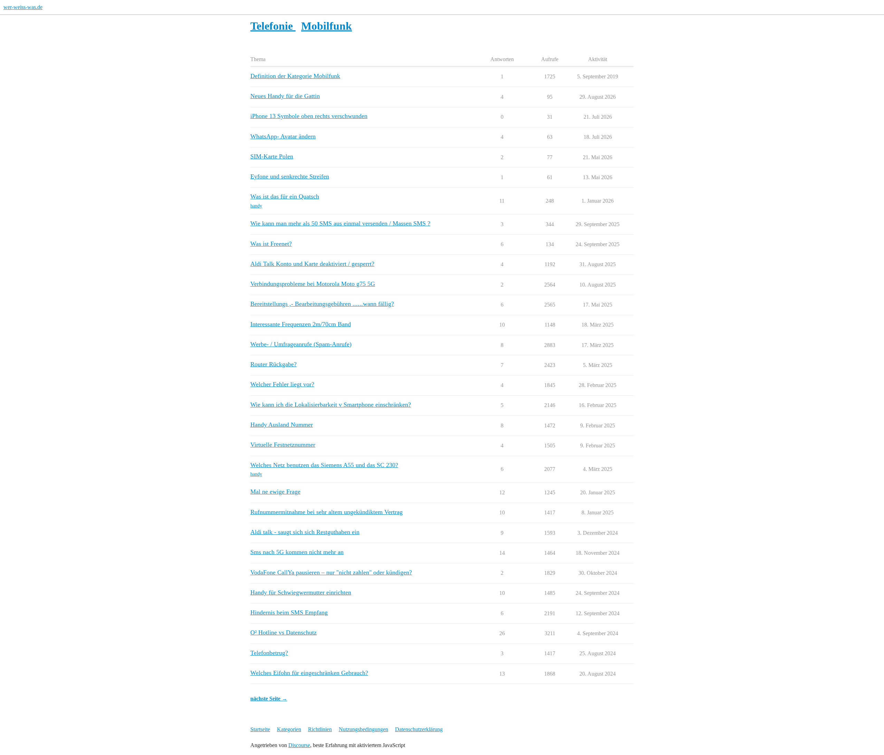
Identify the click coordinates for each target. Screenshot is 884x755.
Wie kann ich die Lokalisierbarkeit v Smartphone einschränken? (330, 404)
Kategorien (289, 729)
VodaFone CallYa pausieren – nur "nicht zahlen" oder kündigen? (331, 572)
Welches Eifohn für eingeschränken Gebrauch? (309, 672)
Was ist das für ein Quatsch (284, 196)
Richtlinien (320, 729)
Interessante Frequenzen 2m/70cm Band (300, 324)
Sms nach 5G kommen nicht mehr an (297, 552)
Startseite (260, 729)
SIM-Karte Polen (271, 156)
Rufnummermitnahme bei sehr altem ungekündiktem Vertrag (326, 512)
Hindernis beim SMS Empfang (289, 612)
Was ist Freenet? (271, 243)
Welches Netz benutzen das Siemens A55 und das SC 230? (324, 465)
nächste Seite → (268, 698)
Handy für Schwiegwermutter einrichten (300, 592)
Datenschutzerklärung (419, 729)
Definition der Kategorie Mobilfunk (295, 75)
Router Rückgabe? (273, 364)
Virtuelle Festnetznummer (282, 444)
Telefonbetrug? (269, 652)
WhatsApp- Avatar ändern (283, 136)
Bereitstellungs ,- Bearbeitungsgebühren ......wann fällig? (322, 303)
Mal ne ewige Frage (275, 491)
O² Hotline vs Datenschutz (283, 632)
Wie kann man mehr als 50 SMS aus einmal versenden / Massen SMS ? (340, 223)
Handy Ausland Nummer (281, 424)
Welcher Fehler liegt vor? (282, 384)
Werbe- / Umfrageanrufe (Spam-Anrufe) (301, 344)
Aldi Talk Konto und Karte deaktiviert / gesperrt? (312, 263)
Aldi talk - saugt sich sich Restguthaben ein (304, 532)
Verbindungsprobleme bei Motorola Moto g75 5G (312, 283)
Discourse (299, 745)
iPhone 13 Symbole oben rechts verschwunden (308, 116)
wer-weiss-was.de (22, 7)
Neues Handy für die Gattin (285, 96)
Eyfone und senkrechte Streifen (289, 176)
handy (256, 206)
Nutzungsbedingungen (363, 729)
